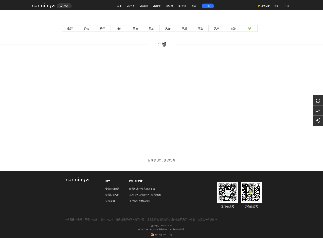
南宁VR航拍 (106, 219)
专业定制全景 (112, 188)
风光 (168, 28)
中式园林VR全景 (73, 219)
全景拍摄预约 (112, 195)
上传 (208, 6)
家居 (184, 28)
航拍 (86, 28)
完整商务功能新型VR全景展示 (145, 195)
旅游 (233, 28)
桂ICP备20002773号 (176, 229)
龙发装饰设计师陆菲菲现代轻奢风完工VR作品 (171, 219)
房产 (102, 28)
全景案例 (110, 201)
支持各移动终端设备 (139, 201)
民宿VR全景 (91, 219)
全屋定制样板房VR (208, 219)
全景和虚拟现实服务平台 (142, 188)
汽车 (217, 28)
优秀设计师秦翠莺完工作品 (130, 219)
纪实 (151, 28)
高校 (135, 28)
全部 (70, 28)
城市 (119, 28)
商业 (200, 28)
